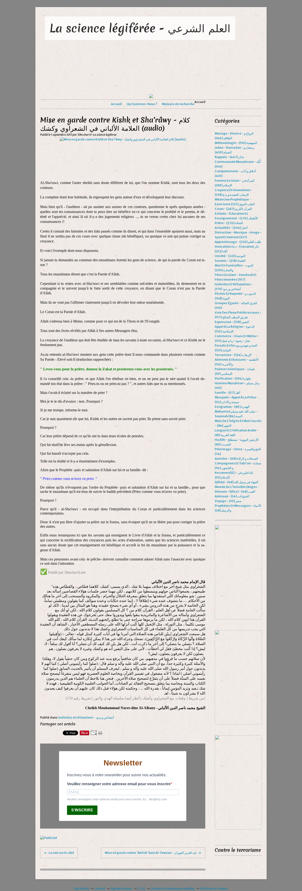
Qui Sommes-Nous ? (142, 104)
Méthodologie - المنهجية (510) (236, 143)
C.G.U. (142, 888)
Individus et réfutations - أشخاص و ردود (86, 717)
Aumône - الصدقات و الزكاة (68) (236, 459)
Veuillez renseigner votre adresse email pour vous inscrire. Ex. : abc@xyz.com (117, 799)
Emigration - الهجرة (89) (232, 407)
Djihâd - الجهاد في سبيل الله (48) (236, 482)
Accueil (116, 104)
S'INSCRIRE (82, 810)
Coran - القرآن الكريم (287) (233, 209)
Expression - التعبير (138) (232, 322)
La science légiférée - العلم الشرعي (140, 28)
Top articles (81, 888)
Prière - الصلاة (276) (229, 223)
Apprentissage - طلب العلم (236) (238, 242)
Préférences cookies (214, 888)
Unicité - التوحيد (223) (230, 256)
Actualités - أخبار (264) (231, 228)
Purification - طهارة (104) (233, 378)
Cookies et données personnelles (173, 888)
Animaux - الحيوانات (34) (232, 496)
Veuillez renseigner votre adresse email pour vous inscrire (119, 784)
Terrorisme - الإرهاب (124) (233, 355)
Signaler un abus (121, 888)
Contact (99, 888)
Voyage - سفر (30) (228, 501)
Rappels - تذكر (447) (229, 157)
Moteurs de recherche (178, 104)
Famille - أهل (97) (227, 393)
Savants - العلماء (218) (230, 261)
